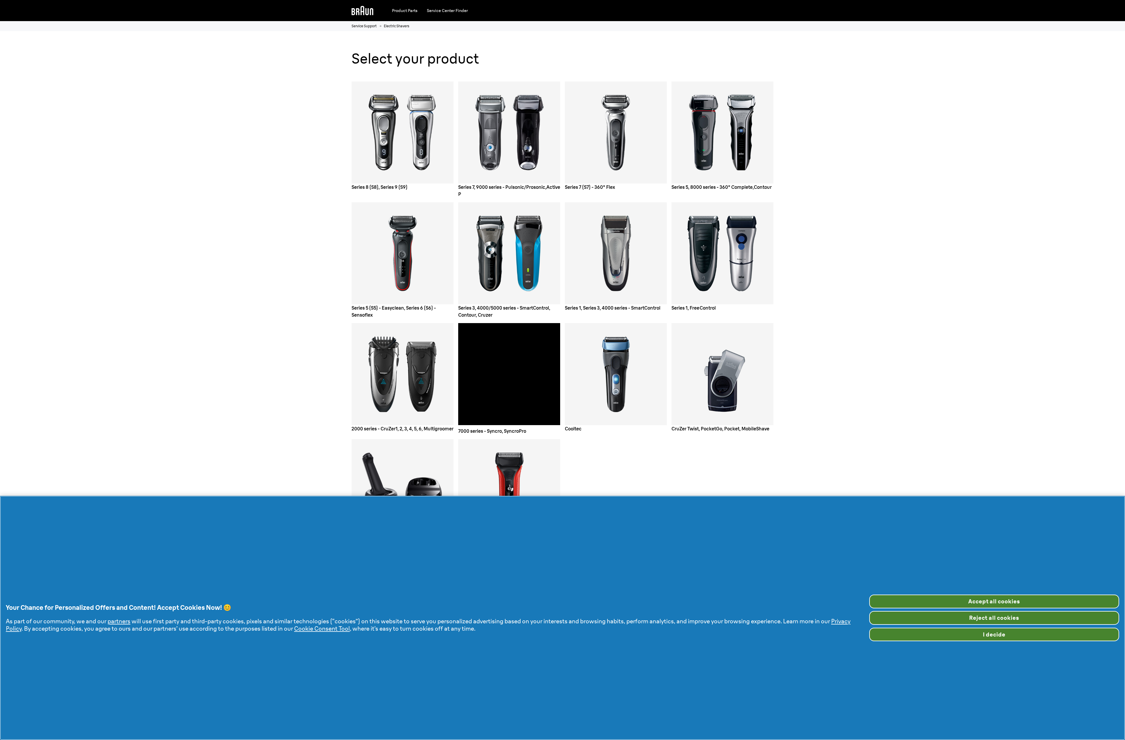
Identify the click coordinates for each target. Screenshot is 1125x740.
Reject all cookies (994, 617)
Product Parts (404, 10)
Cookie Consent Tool (322, 628)
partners (119, 621)
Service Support (364, 26)
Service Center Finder (447, 10)
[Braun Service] (362, 10)
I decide (994, 634)
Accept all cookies (994, 601)
